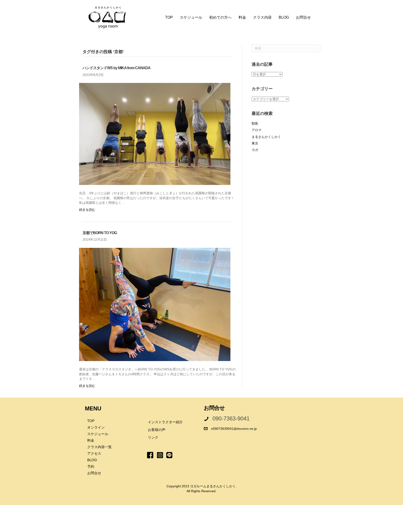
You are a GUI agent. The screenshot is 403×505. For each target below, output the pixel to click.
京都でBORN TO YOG (100, 233)
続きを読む (87, 210)
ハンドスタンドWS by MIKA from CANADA (116, 68)
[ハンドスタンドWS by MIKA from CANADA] (154, 134)
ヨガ (255, 150)
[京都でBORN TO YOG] (154, 304)
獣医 (255, 123)
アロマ (256, 130)
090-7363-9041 (231, 418)
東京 (255, 143)
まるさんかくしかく (266, 137)
